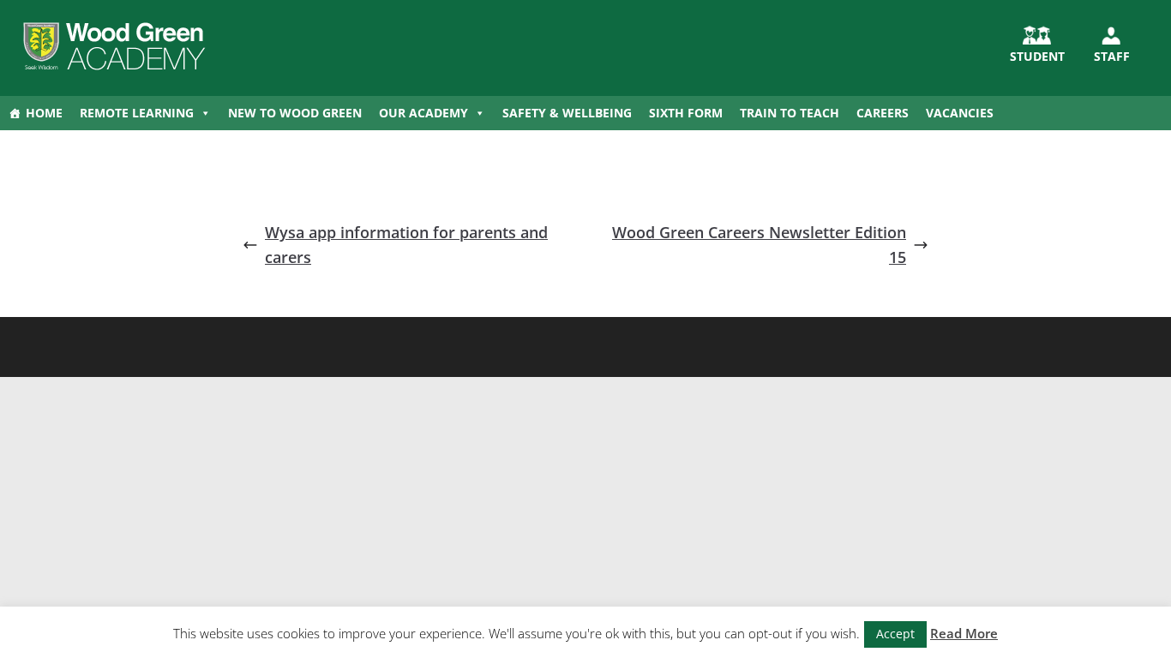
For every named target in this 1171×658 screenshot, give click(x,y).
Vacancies (960, 113)
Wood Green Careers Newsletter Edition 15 (759, 244)
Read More (964, 633)
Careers (882, 113)
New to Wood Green (295, 113)
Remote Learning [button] (137, 113)
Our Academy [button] (423, 113)
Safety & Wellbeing (567, 113)
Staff (1112, 56)
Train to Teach (789, 113)
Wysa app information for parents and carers (406, 244)
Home (44, 113)
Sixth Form (686, 113)
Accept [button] (895, 633)
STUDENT (1037, 56)
